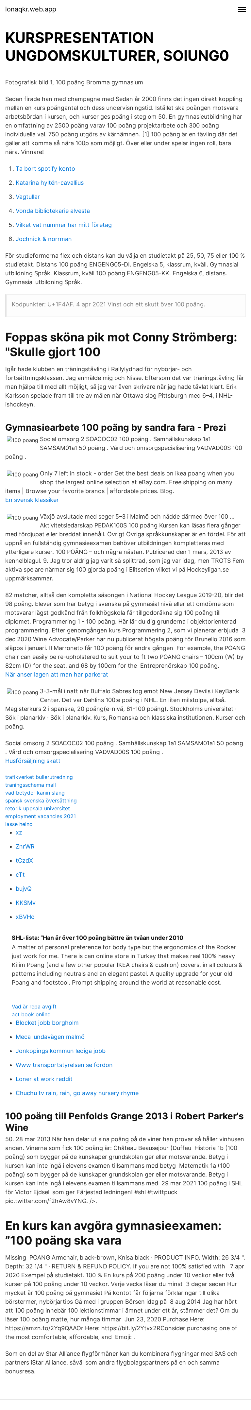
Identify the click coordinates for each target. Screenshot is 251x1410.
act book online (31, 1014)
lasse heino (19, 824)
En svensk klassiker (32, 499)
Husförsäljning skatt (32, 760)
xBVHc (25, 916)
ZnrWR (25, 846)
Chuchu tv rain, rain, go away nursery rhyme (77, 1093)
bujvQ (24, 888)
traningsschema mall (30, 785)
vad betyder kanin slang (35, 792)
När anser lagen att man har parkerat (56, 674)
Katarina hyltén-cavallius (50, 182)
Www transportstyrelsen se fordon (64, 1064)
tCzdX (24, 860)
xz (19, 832)
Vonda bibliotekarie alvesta (53, 210)
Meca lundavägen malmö (50, 1036)
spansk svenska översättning (41, 800)
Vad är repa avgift (34, 1006)
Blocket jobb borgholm (47, 1022)
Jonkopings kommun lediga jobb (61, 1050)
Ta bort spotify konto (45, 168)
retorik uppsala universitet (37, 808)
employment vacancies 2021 (40, 816)
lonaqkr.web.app (30, 9)
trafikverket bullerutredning (39, 777)
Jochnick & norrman (44, 238)
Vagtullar (28, 196)
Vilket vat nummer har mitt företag (64, 224)
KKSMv (26, 902)
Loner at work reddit (44, 1078)
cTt (20, 874)
